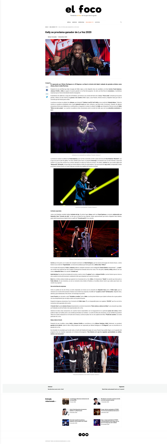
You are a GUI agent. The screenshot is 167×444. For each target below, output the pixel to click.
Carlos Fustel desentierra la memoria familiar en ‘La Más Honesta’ (78, 410)
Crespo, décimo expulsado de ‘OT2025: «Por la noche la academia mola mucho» (110, 410)
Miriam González (52, 37)
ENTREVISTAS (81, 22)
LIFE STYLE (97, 22)
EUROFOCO (74, 22)
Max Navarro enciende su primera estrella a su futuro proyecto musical (110, 399)
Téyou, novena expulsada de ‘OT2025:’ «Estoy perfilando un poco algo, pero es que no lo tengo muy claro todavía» (110, 421)
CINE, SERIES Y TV (89, 22)
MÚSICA (69, 22)
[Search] (121, 22)
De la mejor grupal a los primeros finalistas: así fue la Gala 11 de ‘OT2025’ (78, 420)
